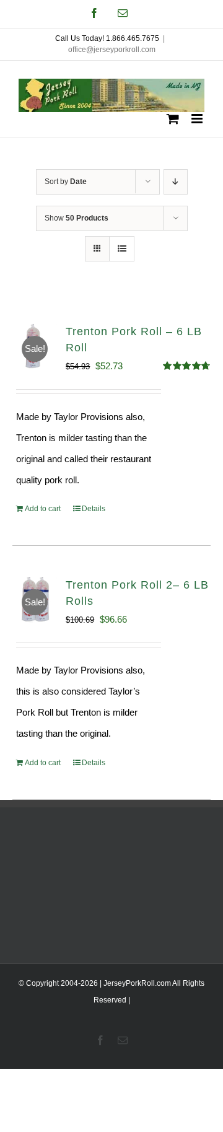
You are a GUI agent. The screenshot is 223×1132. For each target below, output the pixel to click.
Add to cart (43, 508)
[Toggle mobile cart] (173, 118)
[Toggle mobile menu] (197, 118)
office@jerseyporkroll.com (111, 49)
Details (93, 508)
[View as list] (122, 249)
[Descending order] (176, 182)
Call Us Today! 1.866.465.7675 (107, 38)
